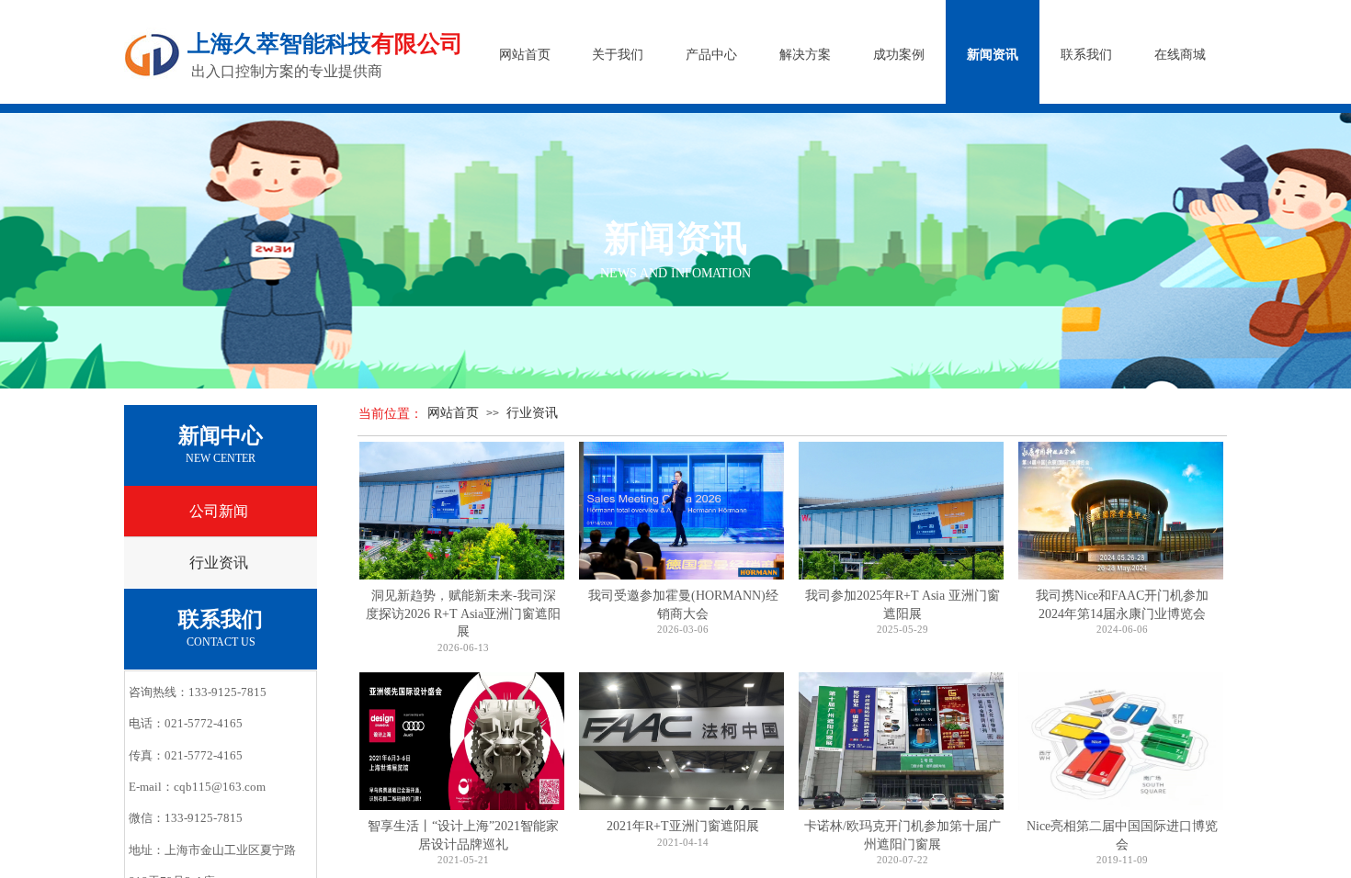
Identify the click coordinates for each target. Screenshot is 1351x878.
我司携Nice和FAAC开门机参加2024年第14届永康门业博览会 (1122, 605)
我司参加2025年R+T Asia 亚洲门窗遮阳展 (902, 605)
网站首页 (453, 413)
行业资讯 (532, 413)
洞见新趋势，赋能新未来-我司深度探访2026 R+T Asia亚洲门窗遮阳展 (463, 613)
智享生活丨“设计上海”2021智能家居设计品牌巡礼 (463, 835)
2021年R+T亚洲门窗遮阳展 (683, 826)
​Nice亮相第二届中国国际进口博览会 (1122, 835)
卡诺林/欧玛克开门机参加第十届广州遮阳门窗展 (902, 835)
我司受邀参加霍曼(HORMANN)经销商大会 (683, 605)
